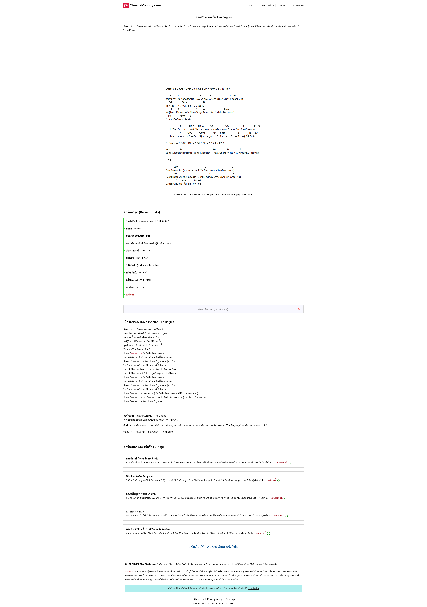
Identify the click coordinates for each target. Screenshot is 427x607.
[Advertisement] (183, 59)
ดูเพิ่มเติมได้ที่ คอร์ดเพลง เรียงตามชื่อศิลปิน (213, 546)
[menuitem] (254, 5)
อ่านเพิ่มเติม (253, 588)
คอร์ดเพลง (267, 5)
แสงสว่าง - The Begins (162, 431)
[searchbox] (213, 309)
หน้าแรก (253, 5)
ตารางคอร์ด (296, 5)
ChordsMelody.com (145, 5)
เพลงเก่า (281, 5)
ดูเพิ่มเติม (130, 294)
